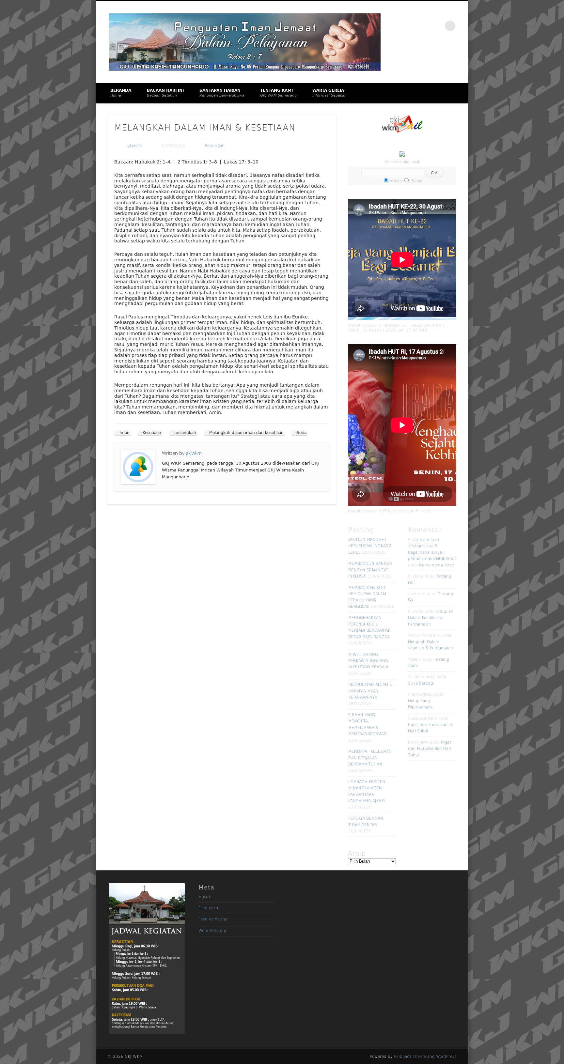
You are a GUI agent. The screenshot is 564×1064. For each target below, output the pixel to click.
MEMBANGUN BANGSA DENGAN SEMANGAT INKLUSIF (370, 569)
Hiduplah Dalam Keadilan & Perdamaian (430, 617)
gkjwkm (134, 145)
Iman (124, 432)
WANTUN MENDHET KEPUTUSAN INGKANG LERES (370, 546)
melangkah (185, 432)
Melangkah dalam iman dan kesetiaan (246, 432)
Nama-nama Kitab (436, 565)
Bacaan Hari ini (165, 93)
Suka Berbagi (421, 683)
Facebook (423, 26)
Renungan (215, 145)
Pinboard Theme (410, 1056)
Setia (301, 432)
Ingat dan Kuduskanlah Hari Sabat (429, 748)
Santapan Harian (221, 93)
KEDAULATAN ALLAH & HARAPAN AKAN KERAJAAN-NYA (370, 691)
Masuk (204, 897)
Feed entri (208, 908)
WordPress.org (212, 930)
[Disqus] (222, 598)
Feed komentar (213, 919)
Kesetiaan (152, 432)
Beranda (120, 93)
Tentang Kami (278, 93)
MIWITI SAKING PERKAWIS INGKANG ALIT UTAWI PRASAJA (368, 661)
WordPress (446, 1056)
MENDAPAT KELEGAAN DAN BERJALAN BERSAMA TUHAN (370, 757)
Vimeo (436, 26)
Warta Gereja (329, 93)
